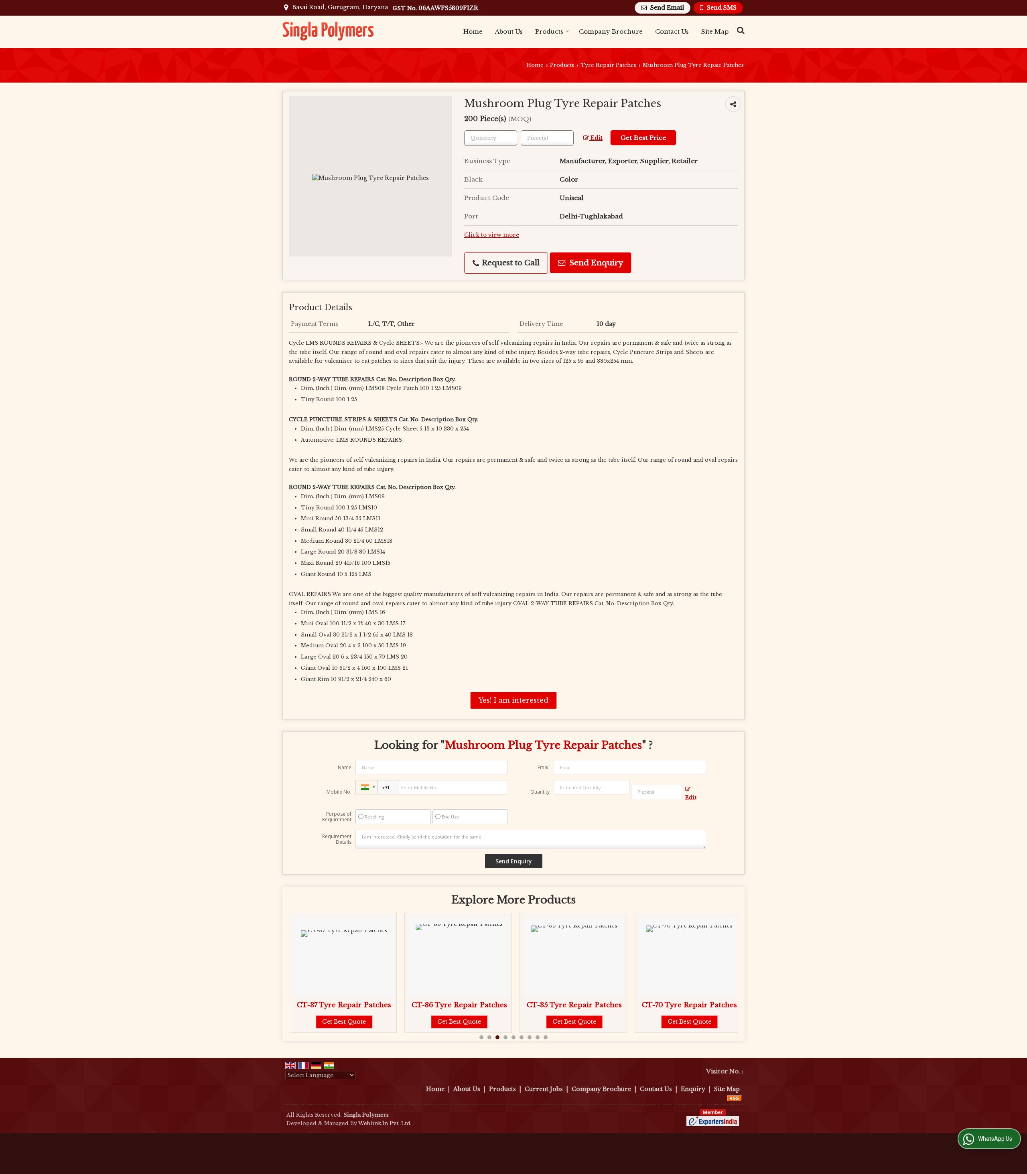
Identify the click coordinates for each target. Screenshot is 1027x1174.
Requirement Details (336, 839)
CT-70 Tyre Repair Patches (689, 1005)
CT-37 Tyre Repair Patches (344, 1005)
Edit (596, 138)
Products (549, 31)
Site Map (715, 31)
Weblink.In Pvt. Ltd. (385, 1123)
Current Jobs (544, 1089)
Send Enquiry (595, 262)
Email (544, 767)
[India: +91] (366, 787)
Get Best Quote (344, 1021)
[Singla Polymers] (328, 32)
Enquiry (693, 1089)
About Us (509, 31)
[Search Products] (740, 30)
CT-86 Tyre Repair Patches (459, 1005)
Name (344, 767)
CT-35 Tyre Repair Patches (574, 1005)
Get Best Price (643, 137)
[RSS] (734, 1097)
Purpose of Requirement (336, 816)
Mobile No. (339, 791)
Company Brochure (611, 31)
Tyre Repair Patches (608, 65)
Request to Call (510, 262)
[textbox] (547, 138)
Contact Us (672, 31)
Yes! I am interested (513, 700)
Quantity (540, 791)
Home (473, 31)
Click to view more (491, 235)
